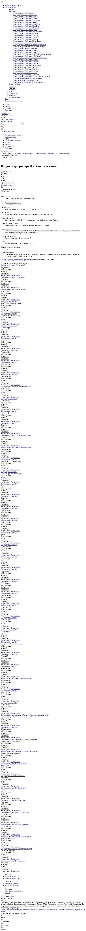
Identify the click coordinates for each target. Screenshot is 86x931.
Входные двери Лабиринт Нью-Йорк (26, 26)
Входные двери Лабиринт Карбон (25, 63)
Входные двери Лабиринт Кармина (26, 69)
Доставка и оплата (11, 884)
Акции (7, 106)
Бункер (11, 9)
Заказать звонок (6, 121)
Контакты (8, 110)
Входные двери (10, 7)
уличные (12, 95)
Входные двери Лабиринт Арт (24, 13)
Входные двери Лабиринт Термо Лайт (27, 65)
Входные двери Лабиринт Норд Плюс (27, 41)
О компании (9, 108)
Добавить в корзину (8, 183)
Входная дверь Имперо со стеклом (25, 80)
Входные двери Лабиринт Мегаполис (26, 28)
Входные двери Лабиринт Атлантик (26, 37)
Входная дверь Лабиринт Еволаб (25, 73)
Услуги (7, 104)
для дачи (12, 88)
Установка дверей (11, 885)
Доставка (4, 114)
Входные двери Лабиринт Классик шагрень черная (31, 76)
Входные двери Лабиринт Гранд (25, 15)
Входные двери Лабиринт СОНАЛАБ (27, 56)
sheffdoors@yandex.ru (8, 119)
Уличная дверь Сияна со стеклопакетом (27, 78)
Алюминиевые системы (13, 101)
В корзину (5, 273)
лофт (11, 91)
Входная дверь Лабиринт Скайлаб (25, 67)
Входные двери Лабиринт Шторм (25, 50)
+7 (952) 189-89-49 (7, 896)
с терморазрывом (15, 97)
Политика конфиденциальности (18, 910)
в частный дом (14, 84)
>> (2, 193)
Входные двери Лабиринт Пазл (24, 17)
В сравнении (15, 275)
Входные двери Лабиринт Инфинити (26, 24)
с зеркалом (13, 93)
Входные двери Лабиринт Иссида (25, 39)
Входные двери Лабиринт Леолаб (25, 60)
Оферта (3, 910)
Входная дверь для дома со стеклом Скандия (29, 46)
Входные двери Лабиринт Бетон (25, 22)
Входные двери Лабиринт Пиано (25, 18)
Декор (7, 99)
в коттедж (12, 90)
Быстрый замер (6, 185)
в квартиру (13, 86)
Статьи (7, 893)
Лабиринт (12, 11)
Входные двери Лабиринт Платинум (26, 20)
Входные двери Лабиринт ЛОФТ (25, 52)
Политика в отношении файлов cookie (43, 910)
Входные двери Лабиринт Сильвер (25, 33)
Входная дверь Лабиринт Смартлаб (26, 75)
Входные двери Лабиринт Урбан (25, 30)
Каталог (11, 153)
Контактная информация (14, 891)
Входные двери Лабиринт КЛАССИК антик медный (32, 54)
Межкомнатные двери (13, 5)
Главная (4, 153)
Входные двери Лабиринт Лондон (25, 35)
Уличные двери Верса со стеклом (25, 48)
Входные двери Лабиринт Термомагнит (27, 32)
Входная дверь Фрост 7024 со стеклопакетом (29, 82)
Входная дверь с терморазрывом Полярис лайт (30, 58)
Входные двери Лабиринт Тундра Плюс (27, 43)
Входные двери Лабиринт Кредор (25, 61)
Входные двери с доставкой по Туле (14, 260)
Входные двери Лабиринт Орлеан (25, 71)
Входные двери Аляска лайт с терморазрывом (29, 45)
